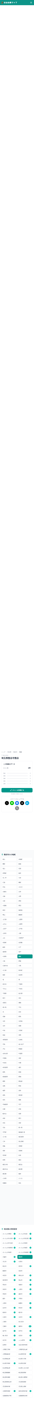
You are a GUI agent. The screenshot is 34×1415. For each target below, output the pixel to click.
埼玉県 (9, 752)
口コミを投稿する (18, 790)
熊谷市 (15, 752)
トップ (3, 752)
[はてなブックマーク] (27, 803)
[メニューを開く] (31, 2)
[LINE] (12, 803)
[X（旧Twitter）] (7, 803)
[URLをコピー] (17, 808)
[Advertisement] (17, 732)
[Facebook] (17, 803)
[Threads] (22, 803)
